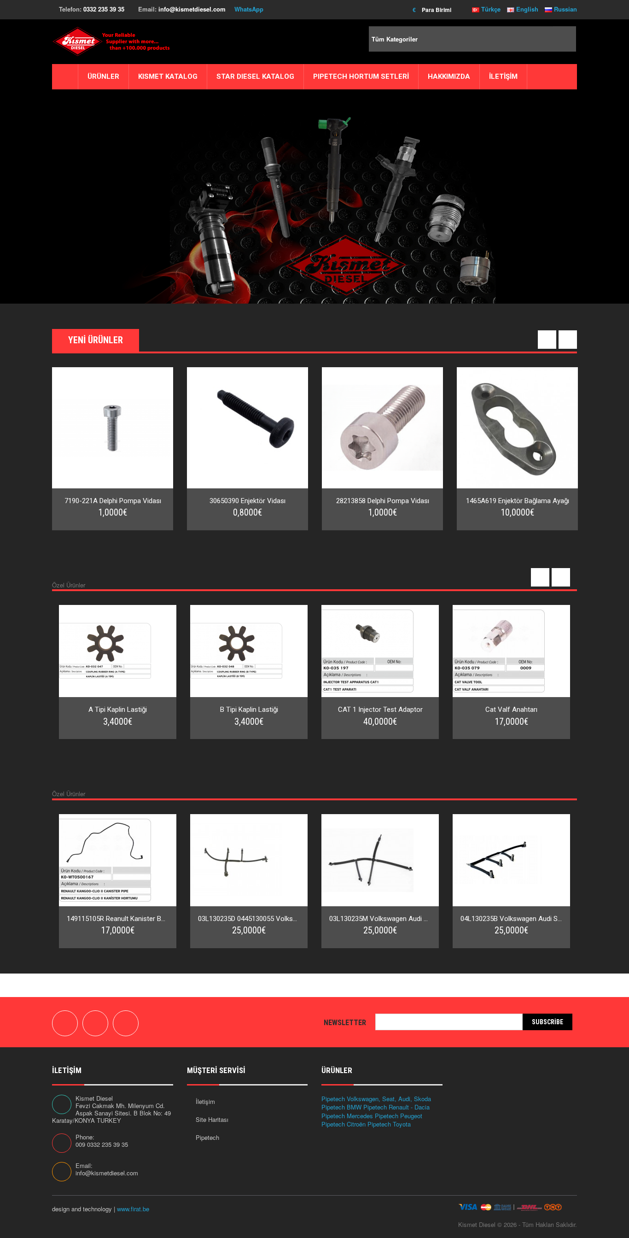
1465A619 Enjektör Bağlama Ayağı (517, 501)
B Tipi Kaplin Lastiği (249, 709)
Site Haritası (212, 1119)
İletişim (205, 1101)
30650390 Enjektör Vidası (247, 501)
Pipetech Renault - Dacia (396, 1107)
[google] (95, 1023)
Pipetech (207, 1137)
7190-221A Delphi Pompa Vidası (112, 501)
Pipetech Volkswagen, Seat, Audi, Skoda (376, 1098)
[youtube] (126, 1023)
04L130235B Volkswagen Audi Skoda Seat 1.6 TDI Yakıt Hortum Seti (511, 919)
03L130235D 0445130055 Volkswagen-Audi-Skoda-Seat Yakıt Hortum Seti (249, 919)
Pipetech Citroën (343, 1124)
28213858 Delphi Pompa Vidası (382, 501)
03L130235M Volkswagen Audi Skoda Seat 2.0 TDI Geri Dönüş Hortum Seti (380, 919)
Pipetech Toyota (389, 1124)
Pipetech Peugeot (398, 1115)
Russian (564, 9)
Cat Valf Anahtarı (511, 709)
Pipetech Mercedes (347, 1115)
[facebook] (65, 1023)
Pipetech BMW (341, 1107)
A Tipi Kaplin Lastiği (117, 709)
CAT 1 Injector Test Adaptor (380, 709)
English (526, 9)
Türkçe (490, 9)
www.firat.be (133, 1208)
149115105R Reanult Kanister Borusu (118, 919)
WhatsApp (248, 9)
